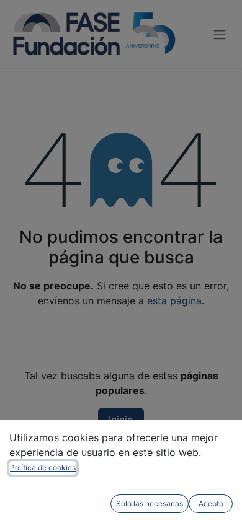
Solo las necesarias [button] (149, 503)
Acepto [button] (211, 503)
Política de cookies (43, 467)
